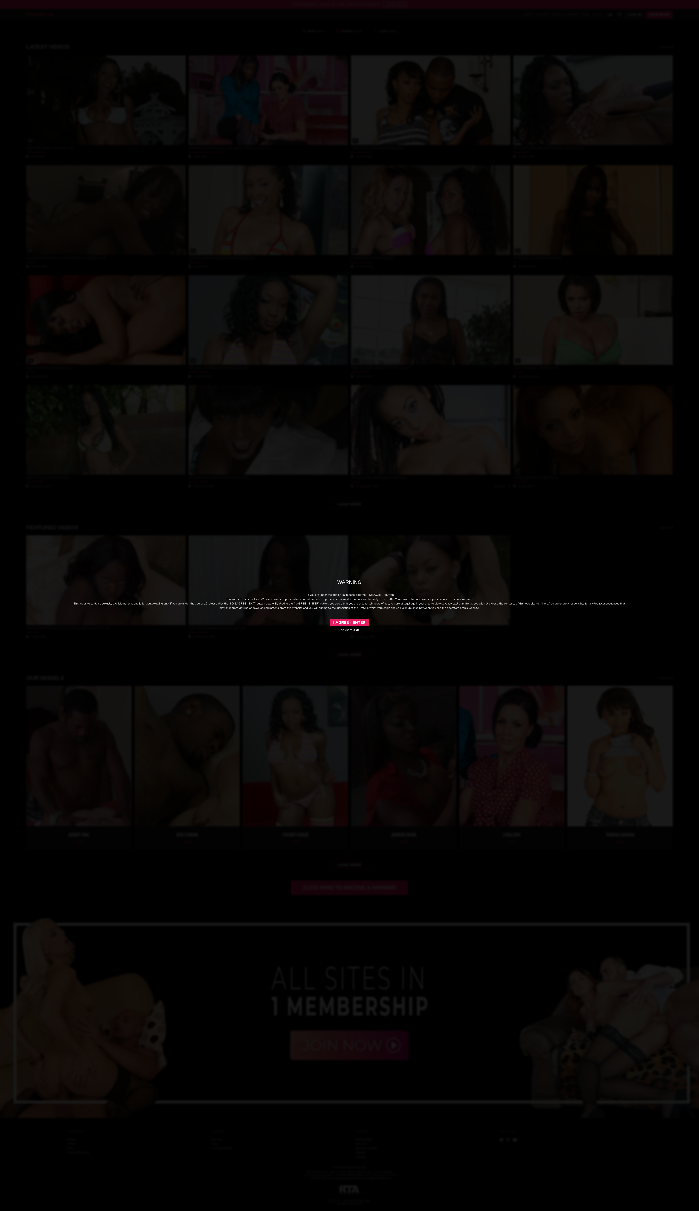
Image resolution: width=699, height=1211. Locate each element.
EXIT (356, 630)
